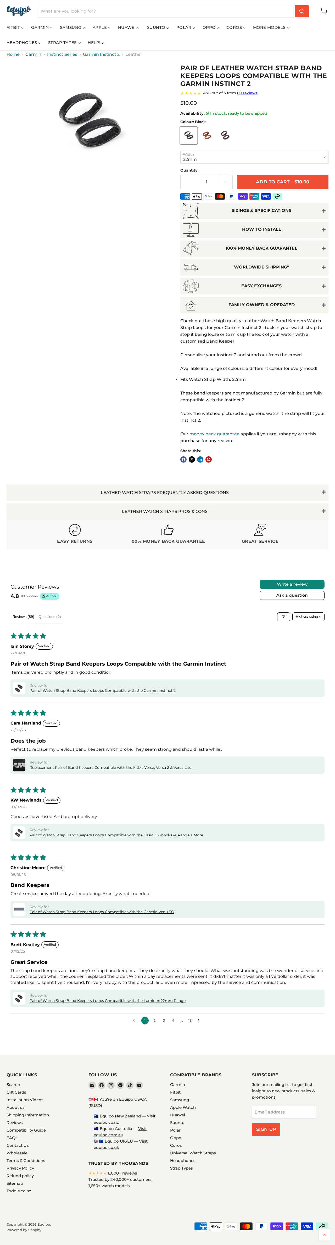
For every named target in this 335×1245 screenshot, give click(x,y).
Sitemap (15, 1183)
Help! (95, 42)
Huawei (127, 27)
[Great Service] (260, 534)
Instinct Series (62, 54)
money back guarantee (214, 433)
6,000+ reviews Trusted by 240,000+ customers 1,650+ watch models (120, 1179)
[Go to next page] (200, 1020)
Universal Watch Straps (193, 1152)
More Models (270, 27)
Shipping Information (28, 1114)
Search (13, 1084)
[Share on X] (192, 459)
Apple (100, 27)
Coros (235, 27)
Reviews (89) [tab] (23, 617)
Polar (184, 27)
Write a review (292, 584)
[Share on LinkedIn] (200, 459)
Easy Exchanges (261, 285)
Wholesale (17, 1152)
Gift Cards (16, 1092)
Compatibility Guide (26, 1130)
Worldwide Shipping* (261, 267)
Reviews (15, 1122)
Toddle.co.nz (19, 1190)
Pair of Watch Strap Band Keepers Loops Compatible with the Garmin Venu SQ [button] (102, 911)
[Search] (302, 11)
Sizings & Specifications (261, 210)
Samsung (71, 27)
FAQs (12, 1137)
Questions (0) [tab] (49, 617)
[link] (254, 93)
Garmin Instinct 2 (101, 54)
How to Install (261, 229)
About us (16, 1107)
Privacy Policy (20, 1168)
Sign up (266, 1129)
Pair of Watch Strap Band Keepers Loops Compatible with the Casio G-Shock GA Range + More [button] (116, 835)
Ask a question (292, 595)
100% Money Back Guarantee (262, 248)
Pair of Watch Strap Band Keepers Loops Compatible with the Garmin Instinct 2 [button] (103, 690)
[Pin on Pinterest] (208, 459)
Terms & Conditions (26, 1160)
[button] (19, 688)
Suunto (156, 27)
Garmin (40, 27)
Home (13, 54)
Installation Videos (25, 1099)
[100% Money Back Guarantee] (167, 534)
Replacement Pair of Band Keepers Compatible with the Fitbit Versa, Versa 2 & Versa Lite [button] (110, 767)
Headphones (22, 42)
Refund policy (20, 1175)
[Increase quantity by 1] (226, 182)
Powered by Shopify (24, 1230)
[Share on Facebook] (183, 459)
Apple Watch (183, 1107)
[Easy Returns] (75, 534)
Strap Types (63, 42)
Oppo (210, 27)
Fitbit (14, 27)
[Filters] (283, 616)
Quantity (188, 170)
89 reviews (247, 93)
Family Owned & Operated (261, 304)
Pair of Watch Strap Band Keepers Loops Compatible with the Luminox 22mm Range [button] (108, 1000)
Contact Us (18, 1145)
